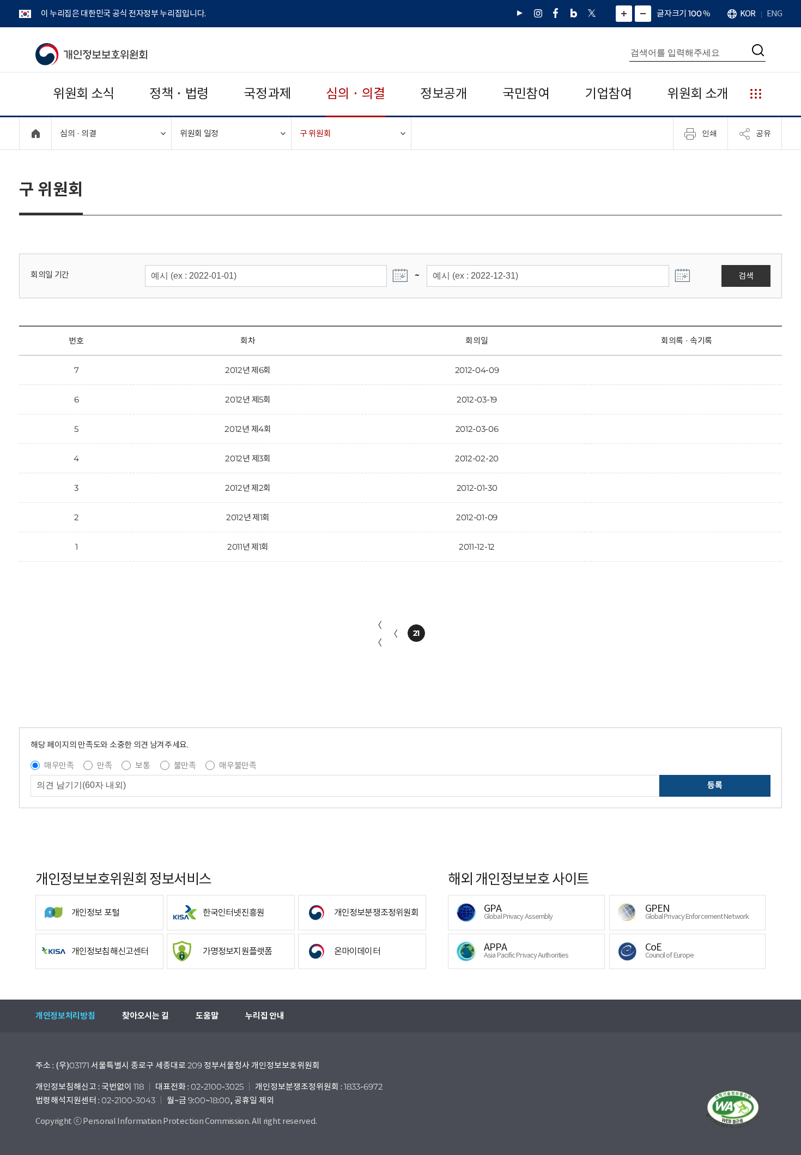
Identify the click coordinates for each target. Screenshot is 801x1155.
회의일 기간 (50, 274)
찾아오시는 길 (145, 1015)
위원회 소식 (83, 93)
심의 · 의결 (355, 93)
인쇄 (709, 133)
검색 (745, 275)
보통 (142, 765)
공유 (763, 133)
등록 (714, 785)
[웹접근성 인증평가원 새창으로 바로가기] (733, 1109)
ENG (774, 13)
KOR (747, 13)
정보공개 (444, 93)
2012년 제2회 (248, 488)
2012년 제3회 (247, 458)
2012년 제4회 (247, 429)
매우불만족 (237, 765)
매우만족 (59, 765)
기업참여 (608, 93)
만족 (104, 765)
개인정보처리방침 (65, 1015)
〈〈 (377, 633)
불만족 (185, 765)
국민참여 (526, 93)
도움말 (207, 1015)
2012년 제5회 (247, 399)
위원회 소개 (698, 93)
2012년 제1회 (248, 517)
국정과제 (267, 93)
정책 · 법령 (179, 93)
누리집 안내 (264, 1015)
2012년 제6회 (248, 370)
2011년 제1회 (248, 547)
